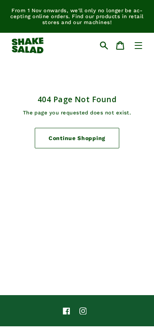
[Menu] (138, 45)
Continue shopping (77, 138)
